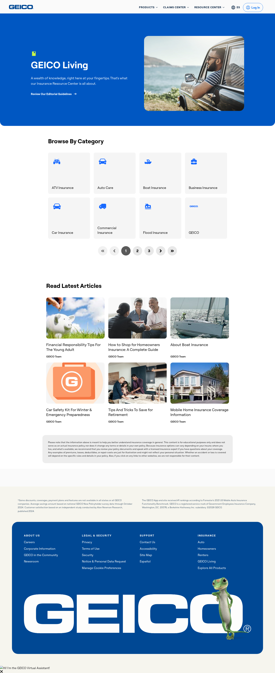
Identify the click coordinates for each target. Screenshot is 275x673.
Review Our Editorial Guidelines (51, 94)
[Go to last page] (172, 251)
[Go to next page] (160, 251)
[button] (137, 669)
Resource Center (207, 7)
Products (147, 7)
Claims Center (174, 7)
